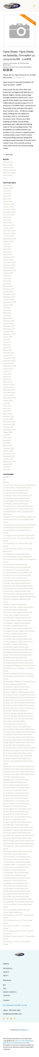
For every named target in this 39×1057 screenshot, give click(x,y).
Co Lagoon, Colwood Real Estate (15, 490)
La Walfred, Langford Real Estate (15, 644)
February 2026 (8, 204)
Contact (7, 996)
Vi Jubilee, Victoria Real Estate (14, 875)
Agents (6, 972)
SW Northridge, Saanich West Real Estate (18, 841)
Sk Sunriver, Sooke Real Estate (14, 819)
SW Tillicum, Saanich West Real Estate (17, 851)
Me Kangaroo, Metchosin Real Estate (17, 652)
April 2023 (7, 284)
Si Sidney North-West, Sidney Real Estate (18, 769)
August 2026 (8, 188)
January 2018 (8, 451)
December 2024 (9, 231)
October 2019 (8, 395)
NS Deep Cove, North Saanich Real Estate (18, 703)
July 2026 (7, 191)
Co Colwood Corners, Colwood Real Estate (19, 485)
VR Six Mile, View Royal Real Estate (16, 896)
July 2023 (7, 276)
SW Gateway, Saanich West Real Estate (18, 827)
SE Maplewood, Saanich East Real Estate (18, 750)
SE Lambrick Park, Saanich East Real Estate (19, 748)
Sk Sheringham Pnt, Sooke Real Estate (17, 809)
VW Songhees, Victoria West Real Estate (18, 902)
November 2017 (9, 456)
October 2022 (8, 300)
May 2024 (7, 249)
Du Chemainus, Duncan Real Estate (16, 554)
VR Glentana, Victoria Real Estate (15, 888)
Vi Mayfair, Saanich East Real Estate (16, 878)
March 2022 (7, 318)
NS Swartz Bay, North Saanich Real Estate (18, 708)
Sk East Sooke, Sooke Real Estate (15, 785)
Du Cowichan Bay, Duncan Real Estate (17, 557)
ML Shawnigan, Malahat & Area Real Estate (19, 681)
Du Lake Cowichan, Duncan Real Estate (18, 572)
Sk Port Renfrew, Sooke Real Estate (16, 803)
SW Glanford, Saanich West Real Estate (18, 830)
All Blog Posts (8, 162)
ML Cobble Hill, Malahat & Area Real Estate (19, 665)
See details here (19, 77)
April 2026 (7, 199)
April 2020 (7, 379)
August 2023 (8, 273)
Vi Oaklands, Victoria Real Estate (15, 883)
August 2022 (8, 305)
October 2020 (8, 363)
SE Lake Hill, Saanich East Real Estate (17, 745)
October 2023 (8, 268)
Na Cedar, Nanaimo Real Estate (15, 684)
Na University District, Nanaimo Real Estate (19, 695)
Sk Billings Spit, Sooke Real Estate (15, 780)
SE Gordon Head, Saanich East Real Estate (19, 740)
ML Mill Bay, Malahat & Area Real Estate (18, 673)
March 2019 (7, 414)
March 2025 (7, 223)
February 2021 (8, 353)
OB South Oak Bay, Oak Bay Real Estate (18, 716)
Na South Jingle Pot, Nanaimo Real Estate (18, 692)
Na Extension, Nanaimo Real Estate (16, 687)
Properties (7, 968)
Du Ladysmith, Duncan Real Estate (16, 570)
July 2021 (6, 339)
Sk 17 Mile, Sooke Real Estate (14, 777)
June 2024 (7, 247)
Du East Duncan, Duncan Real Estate (17, 567)
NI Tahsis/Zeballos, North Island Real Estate (19, 697)
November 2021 (9, 329)
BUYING (6, 482)
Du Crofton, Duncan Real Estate (15, 565)
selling (5, 764)
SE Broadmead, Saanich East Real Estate (18, 729)
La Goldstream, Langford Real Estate (17, 618)
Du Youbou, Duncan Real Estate (15, 578)
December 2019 (9, 390)
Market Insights (9, 992)
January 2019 (8, 419)
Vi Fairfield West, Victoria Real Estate (17, 865)
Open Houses (8, 167)
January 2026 (8, 207)
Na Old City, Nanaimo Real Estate (15, 689)
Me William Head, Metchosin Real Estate (18, 663)
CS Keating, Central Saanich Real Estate (18, 527)
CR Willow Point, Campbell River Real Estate (19, 517)
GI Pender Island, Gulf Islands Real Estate (18, 594)
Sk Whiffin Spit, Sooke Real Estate (15, 825)
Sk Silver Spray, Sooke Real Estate (15, 811)
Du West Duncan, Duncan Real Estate (17, 575)
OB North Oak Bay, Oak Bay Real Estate (18, 713)
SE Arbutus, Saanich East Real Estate (17, 727)
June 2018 (7, 438)
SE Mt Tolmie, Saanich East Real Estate (17, 756)
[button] (7, 968)
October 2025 (8, 215)
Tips (4, 178)
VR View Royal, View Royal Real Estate (17, 899)
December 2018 (9, 422)
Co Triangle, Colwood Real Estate (15, 504)
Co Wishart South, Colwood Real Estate (18, 509)
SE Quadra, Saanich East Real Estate (17, 758)
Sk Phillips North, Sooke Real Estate (16, 801)
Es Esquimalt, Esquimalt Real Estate (16, 580)
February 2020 (9, 384)
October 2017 (8, 459)
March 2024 (7, 254)
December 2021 (9, 326)
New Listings (7, 165)
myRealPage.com (23, 1030)
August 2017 (8, 464)
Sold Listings (8, 175)
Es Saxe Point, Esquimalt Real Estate (17, 591)
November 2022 (9, 297)
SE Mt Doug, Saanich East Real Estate (17, 753)
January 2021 (8, 355)
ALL (4, 480)
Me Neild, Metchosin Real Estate (15, 657)
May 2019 (6, 408)
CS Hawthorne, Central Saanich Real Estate (19, 525)
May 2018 (6, 440)
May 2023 (7, 281)
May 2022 (7, 313)
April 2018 (7, 443)
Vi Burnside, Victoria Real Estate (15, 854)
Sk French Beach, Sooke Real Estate (16, 788)
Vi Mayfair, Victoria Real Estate (14, 880)
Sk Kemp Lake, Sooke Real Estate (15, 795)
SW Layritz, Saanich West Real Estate (17, 838)
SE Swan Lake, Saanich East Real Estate (18, 761)
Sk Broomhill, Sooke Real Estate (15, 782)
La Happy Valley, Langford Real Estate (17, 620)
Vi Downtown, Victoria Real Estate (16, 859)
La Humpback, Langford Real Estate (16, 623)
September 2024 (9, 239)
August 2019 (8, 400)
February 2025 (8, 225)
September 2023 (9, 270)
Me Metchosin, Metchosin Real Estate (17, 655)
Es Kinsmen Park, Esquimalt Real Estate (17, 586)
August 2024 (8, 241)
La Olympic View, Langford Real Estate (17, 639)
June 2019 (7, 406)
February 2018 (8, 448)
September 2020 (9, 366)
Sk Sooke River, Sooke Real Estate (15, 814)
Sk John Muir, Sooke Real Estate (15, 790)
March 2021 (7, 350)
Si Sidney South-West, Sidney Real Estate (19, 774)
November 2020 (9, 361)
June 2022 (7, 310)
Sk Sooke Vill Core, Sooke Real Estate (17, 817)
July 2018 (6, 435)
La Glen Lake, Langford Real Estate (16, 615)
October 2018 (8, 427)
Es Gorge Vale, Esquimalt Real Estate (17, 583)
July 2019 (6, 403)
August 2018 (8, 432)
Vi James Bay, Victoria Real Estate (16, 872)
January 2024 (8, 260)
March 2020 (7, 382)
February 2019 (8, 416)
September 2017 (9, 462)
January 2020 (8, 387)
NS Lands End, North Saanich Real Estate (18, 705)
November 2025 (9, 212)
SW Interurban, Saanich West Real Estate (18, 835)
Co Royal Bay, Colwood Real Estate (16, 498)
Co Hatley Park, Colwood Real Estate (17, 488)
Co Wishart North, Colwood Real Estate (18, 506)
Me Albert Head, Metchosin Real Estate (18, 649)
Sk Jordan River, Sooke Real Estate (16, 793)
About (5, 976)
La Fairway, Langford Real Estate (15, 610)
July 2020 (7, 371)
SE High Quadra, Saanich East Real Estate (18, 742)
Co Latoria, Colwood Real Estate (15, 493)
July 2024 (7, 244)
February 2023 (8, 289)
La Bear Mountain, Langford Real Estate (18, 607)
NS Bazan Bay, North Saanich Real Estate (18, 700)
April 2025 (7, 220)
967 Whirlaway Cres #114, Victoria (15, 1005)
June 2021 (7, 342)
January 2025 (8, 228)
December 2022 (9, 294)
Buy (4, 985)
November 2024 (9, 233)
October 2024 (8, 236)
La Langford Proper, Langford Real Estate (18, 631)
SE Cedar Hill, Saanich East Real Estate (17, 734)
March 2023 (7, 286)
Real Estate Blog (9, 173)
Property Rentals (9, 170)
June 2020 (7, 374)
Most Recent (8, 185)
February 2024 (9, 257)
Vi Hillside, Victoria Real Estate (14, 870)
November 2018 (9, 424)
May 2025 (7, 217)
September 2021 (9, 334)
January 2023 (8, 292)
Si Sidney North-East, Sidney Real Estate (18, 766)
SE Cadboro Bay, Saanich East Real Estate (19, 732)
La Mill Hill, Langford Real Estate (15, 636)
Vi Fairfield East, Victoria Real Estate (17, 862)
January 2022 (8, 323)
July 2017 (6, 467)
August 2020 (8, 369)
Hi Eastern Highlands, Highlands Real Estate (19, 596)
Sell (5, 988)
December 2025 (9, 209)
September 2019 (9, 398)
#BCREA (6, 477)
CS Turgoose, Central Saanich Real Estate (19, 535)
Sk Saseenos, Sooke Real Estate (15, 806)
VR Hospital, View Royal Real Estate (16, 894)
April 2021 (7, 347)
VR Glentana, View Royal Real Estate (16, 891)
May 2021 (6, 345)
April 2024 (7, 252)
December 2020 (9, 358)
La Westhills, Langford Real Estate (16, 647)
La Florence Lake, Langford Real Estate (17, 612)
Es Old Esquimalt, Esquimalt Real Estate (18, 588)
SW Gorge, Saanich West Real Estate (17, 833)
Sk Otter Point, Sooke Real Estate (20, 67)
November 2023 (9, 265)
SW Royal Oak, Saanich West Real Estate (18, 843)
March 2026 (7, 201)
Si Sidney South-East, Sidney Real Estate (18, 772)
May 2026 (7, 196)
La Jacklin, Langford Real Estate (15, 626)
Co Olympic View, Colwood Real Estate (18, 496)
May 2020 (7, 377)
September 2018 (9, 430)
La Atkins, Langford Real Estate (15, 604)
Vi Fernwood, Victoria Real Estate (15, 867)
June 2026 (7, 193)
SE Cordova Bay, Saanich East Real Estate (19, 737)
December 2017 (9, 454)
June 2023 (7, 278)
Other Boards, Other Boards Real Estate (18, 719)
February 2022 (8, 321)
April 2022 (7, 315)
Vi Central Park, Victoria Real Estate (16, 857)
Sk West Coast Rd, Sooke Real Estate (17, 822)
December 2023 (9, 262)
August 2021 (8, 337)
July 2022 (7, 307)
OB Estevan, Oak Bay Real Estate (15, 711)
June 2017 (7, 469)
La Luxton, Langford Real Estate (15, 634)
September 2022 (9, 302)
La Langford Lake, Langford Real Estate (18, 628)
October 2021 (8, 331)
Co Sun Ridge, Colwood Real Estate (16, 501)
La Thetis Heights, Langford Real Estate (18, 642)
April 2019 (7, 411)
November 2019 (9, 392)
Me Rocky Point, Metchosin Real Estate (18, 660)
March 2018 (7, 446)
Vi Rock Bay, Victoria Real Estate (15, 886)
